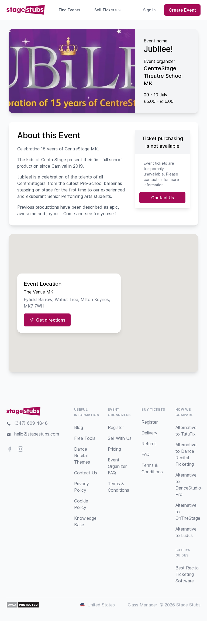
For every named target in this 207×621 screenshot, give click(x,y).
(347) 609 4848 (31, 423)
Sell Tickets (105, 10)
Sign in (149, 10)
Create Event (182, 10)
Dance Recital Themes (82, 455)
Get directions (50, 320)
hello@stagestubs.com (36, 434)
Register (116, 427)
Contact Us (162, 197)
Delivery (149, 433)
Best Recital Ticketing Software (187, 574)
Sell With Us (120, 438)
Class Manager (142, 605)
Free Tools (84, 438)
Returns (149, 443)
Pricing (114, 449)
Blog (78, 427)
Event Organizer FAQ (117, 466)
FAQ (146, 454)
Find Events (69, 10)
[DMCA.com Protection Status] (22, 605)
